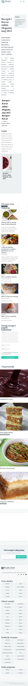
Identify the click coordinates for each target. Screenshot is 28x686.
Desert (3, 275)
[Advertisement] (22, 208)
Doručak (3, 294)
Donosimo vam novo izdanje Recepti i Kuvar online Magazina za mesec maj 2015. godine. (20, 22)
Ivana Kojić (4, 254)
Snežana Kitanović (5, 434)
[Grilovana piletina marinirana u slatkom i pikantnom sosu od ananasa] (9, 239)
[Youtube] (26, 574)
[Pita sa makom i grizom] (9, 269)
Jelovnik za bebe (5, 220)
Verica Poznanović (6, 278)
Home (2, 15)
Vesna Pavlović (5, 318)
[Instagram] (21, 574)
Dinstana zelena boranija (7, 468)
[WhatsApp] (4, 185)
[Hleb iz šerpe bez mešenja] (9, 289)
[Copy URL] (4, 188)
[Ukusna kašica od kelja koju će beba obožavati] (9, 214)
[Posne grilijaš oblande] (14, 417)
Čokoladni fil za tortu (6, 399)
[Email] (10, 185)
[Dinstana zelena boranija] (14, 452)
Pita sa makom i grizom (9, 277)
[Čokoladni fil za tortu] (14, 383)
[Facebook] (4, 182)
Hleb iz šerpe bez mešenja (9, 296)
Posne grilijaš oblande (6, 432)
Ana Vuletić (3, 503)
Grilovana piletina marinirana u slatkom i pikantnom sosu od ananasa (8, 249)
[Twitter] (7, 182)
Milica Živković (5, 298)
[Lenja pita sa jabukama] (14, 486)
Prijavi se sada (21, 556)
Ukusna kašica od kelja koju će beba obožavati (8, 223)
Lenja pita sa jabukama (7, 501)
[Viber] (7, 185)
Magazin (7, 15)
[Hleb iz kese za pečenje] (9, 308)
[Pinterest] (10, 182)
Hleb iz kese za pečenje (8, 316)
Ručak (3, 245)
